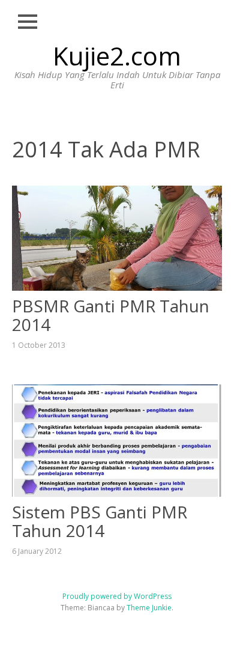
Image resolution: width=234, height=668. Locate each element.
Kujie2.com (117, 55)
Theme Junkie (149, 608)
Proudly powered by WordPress (117, 596)
